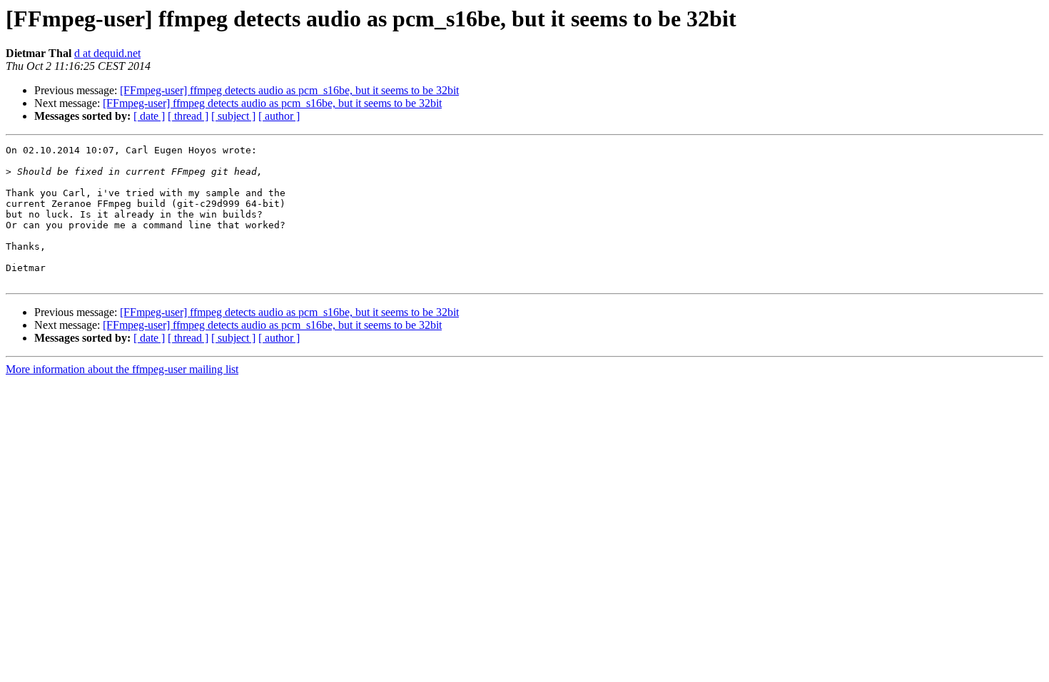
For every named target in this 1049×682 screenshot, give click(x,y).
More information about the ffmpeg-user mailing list (122, 369)
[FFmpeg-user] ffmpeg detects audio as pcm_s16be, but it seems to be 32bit (289, 90)
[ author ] (279, 116)
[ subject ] (233, 116)
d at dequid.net (107, 53)
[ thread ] (188, 116)
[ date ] (149, 116)
